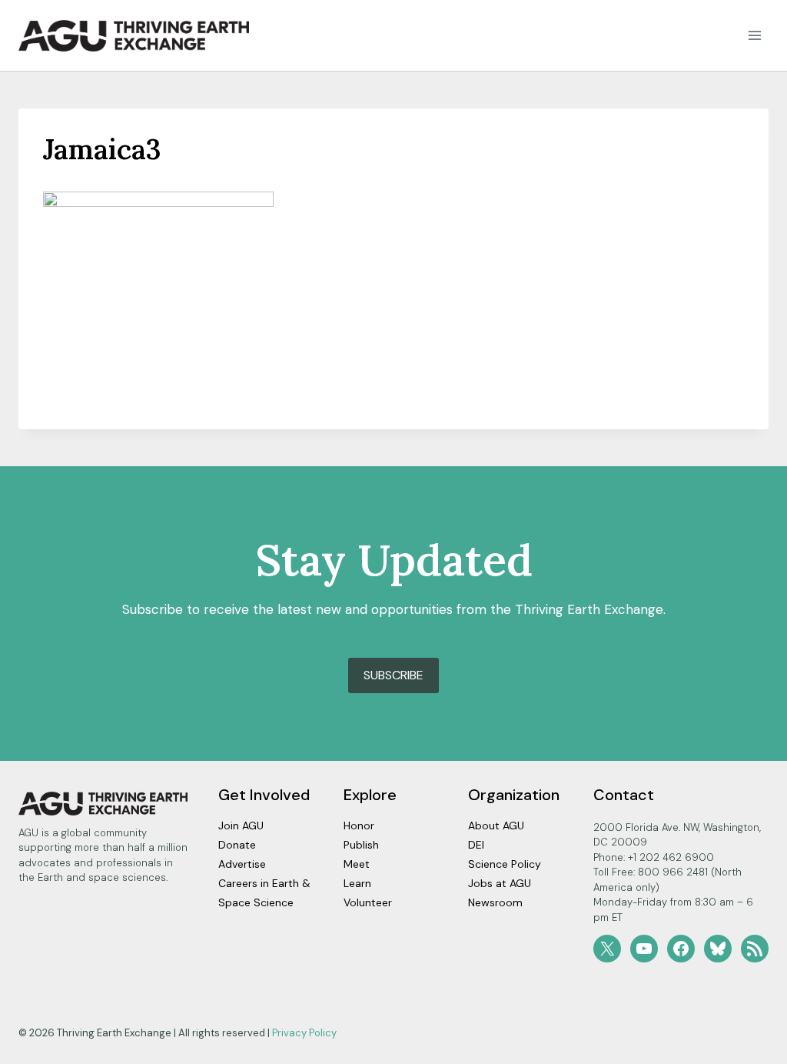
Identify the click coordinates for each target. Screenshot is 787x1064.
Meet (357, 864)
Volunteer (368, 902)
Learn (357, 883)
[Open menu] (754, 36)
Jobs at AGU (499, 883)
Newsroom (495, 902)
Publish (361, 845)
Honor (359, 825)
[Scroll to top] (748, 1048)
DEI (476, 845)
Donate (237, 845)
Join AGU (241, 825)
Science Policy (504, 864)
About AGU (496, 825)
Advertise (242, 864)
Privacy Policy (304, 1032)
